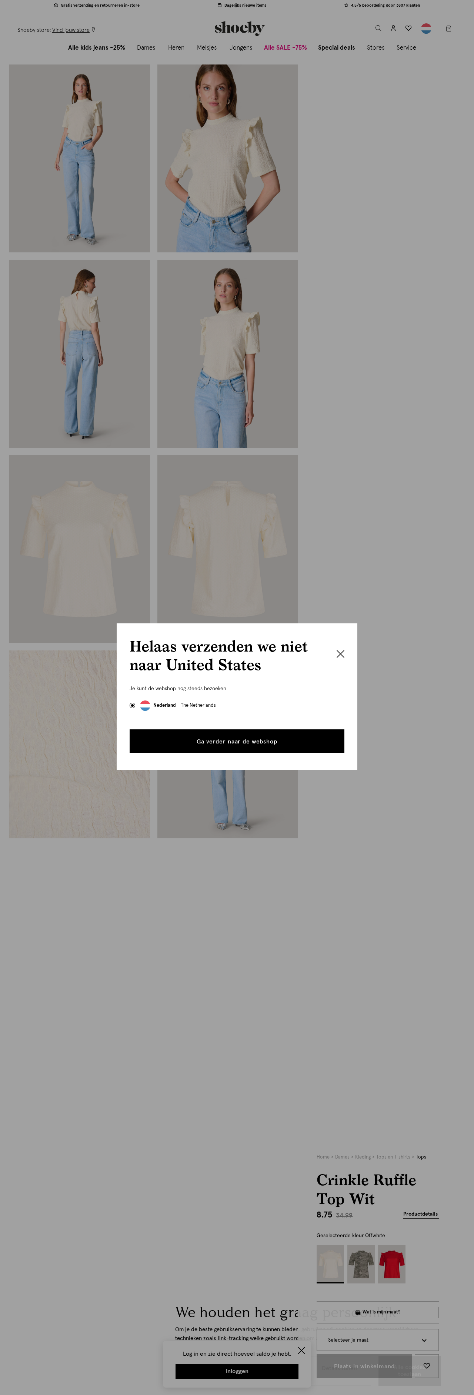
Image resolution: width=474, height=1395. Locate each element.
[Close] (340, 655)
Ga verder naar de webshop (237, 742)
